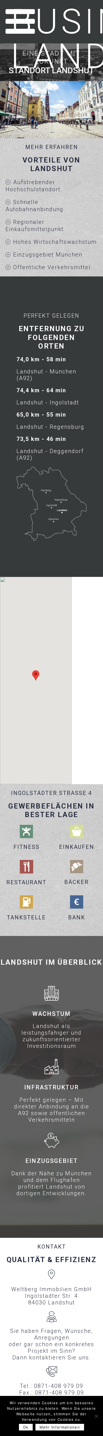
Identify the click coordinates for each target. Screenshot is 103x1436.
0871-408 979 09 (58, 1386)
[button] (35, 675)
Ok (26, 1427)
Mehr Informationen (60, 1427)
